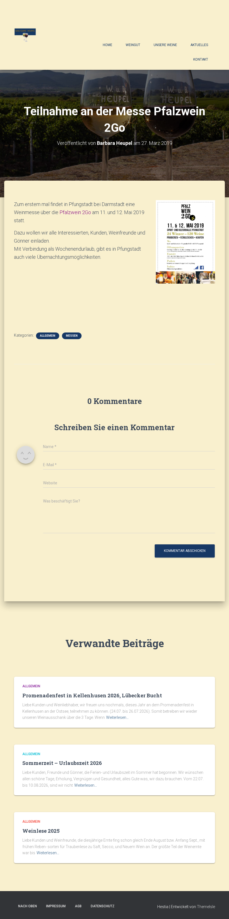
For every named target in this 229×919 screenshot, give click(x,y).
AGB (78, 906)
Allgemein (47, 335)
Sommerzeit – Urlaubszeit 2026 (62, 763)
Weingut (133, 45)
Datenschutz (103, 906)
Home (107, 45)
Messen (72, 335)
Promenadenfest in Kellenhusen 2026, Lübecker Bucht (92, 695)
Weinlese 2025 (40, 830)
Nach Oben (27, 906)
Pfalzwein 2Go (74, 212)
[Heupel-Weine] (25, 35)
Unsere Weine (165, 45)
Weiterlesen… (117, 717)
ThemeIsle (206, 906)
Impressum (56, 906)
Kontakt (200, 59)
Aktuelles (199, 45)
